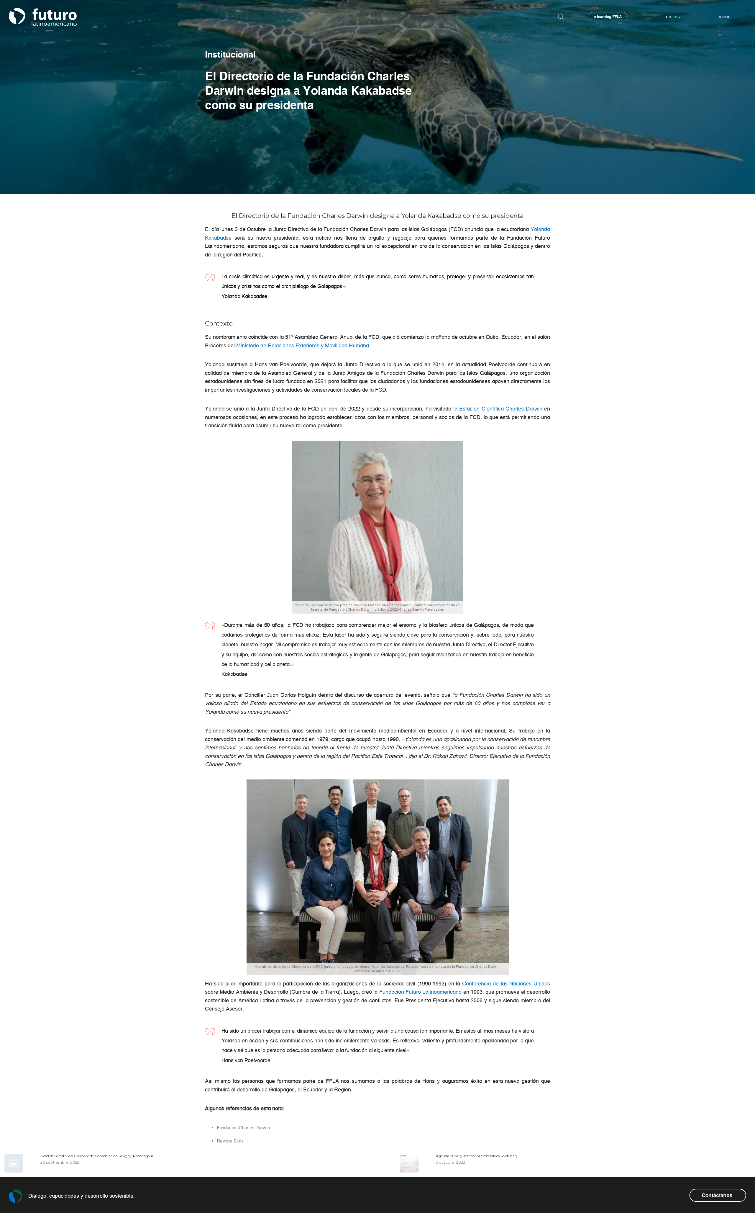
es (677, 16)
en (668, 16)
